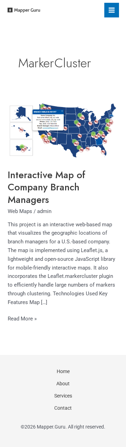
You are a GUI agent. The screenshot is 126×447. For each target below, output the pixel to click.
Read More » (22, 318)
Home (63, 371)
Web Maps (20, 211)
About (63, 383)
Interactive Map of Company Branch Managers (46, 187)
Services (63, 396)
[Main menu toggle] (111, 10)
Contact (63, 408)
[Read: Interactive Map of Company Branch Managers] (63, 128)
